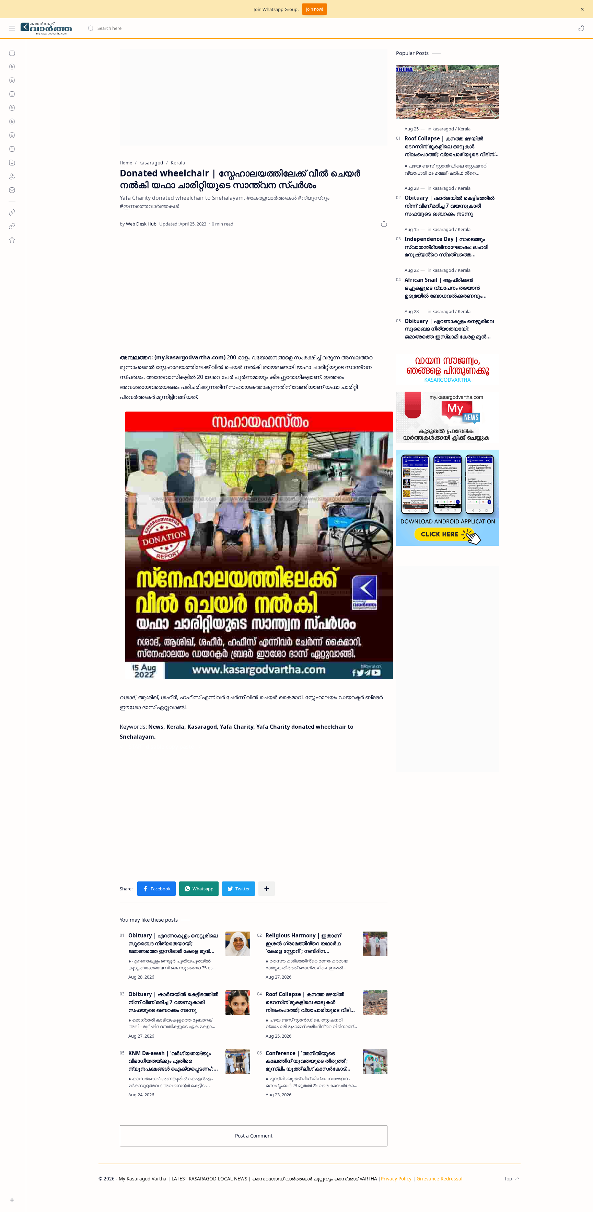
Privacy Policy (396, 1178)
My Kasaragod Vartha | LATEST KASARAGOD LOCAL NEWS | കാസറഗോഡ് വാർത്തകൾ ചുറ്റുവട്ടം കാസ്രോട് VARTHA (248, 1178)
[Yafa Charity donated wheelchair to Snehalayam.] (259, 545)
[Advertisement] (253, 97)
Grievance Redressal (440, 1178)
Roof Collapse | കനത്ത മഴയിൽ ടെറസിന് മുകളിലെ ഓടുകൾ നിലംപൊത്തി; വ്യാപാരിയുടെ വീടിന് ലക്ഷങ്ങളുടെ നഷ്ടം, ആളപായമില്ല (310, 1002)
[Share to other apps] (266, 888)
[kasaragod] (444, 129)
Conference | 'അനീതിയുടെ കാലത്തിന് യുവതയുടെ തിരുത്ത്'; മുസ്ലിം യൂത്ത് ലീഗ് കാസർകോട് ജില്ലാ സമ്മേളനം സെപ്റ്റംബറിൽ (307, 1061)
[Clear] (195, 28)
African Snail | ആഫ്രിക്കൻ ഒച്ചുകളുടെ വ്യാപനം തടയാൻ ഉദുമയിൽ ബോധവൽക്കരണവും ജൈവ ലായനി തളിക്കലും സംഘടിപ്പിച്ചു (452, 287)
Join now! (314, 9)
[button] (581, 28)
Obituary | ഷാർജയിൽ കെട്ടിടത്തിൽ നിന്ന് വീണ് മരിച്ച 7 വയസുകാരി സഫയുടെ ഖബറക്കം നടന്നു (173, 1002)
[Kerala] (464, 129)
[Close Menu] (582, 9)
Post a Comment (253, 1135)
